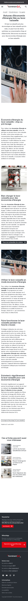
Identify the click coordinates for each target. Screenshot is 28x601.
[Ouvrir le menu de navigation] (2, 6)
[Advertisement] (14, 111)
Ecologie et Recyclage (8, 420)
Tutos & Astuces (13, 12)
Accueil (5, 12)
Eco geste (22, 12)
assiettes (12, 236)
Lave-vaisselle (20, 420)
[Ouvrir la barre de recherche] (26, 6)
